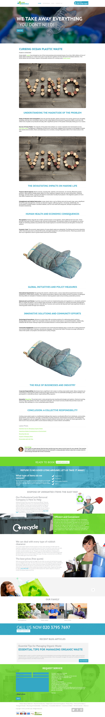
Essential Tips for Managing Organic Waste (31, 428)
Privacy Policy (69, 703)
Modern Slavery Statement (26, 703)
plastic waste (66, 58)
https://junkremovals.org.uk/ (61, 686)
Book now (20, 30)
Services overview (78, 705)
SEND (18, 698)
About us (86, 705)
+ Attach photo (20, 694)
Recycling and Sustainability (33, 705)
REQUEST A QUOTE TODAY (23, 630)
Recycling (28, 399)
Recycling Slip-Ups (24, 434)
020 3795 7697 (82, 4)
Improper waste (23, 128)
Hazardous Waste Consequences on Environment (32, 431)
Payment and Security (39, 703)
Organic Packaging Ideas (26, 436)
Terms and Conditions (79, 703)
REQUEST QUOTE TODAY (62, 462)
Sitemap (53, 693)
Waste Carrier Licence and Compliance (55, 703)
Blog (52, 3)
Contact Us (59, 3)
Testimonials (46, 3)
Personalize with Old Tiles (26, 439)
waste (28, 55)
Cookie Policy (45, 705)
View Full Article (83, 660)
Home (39, 3)
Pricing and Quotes (21, 705)
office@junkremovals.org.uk (61, 684)
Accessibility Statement (55, 705)
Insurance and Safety (67, 705)
